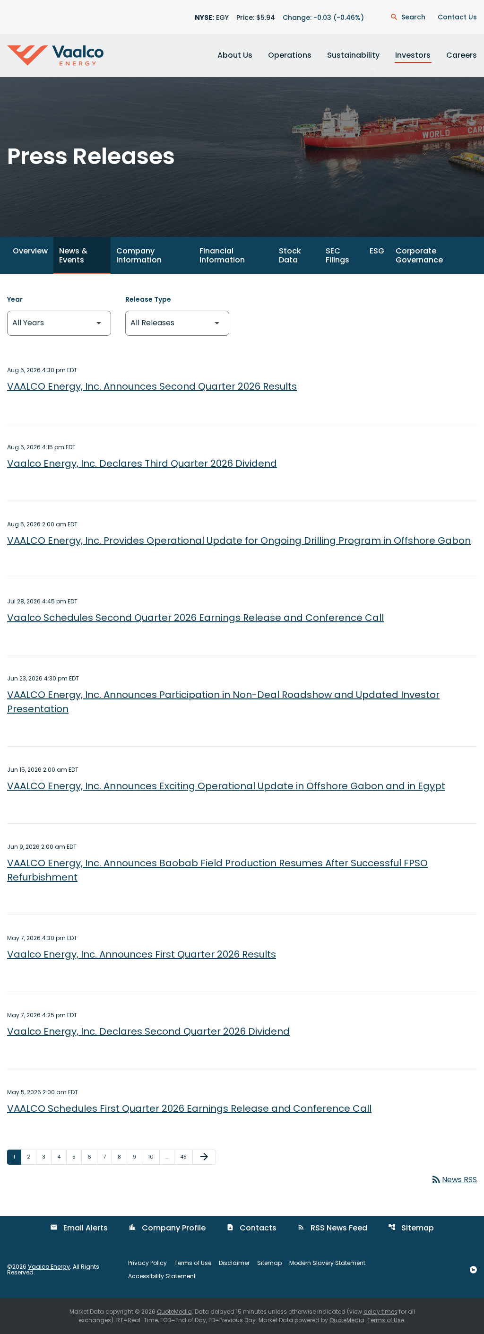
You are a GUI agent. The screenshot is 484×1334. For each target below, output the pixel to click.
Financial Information (222, 255)
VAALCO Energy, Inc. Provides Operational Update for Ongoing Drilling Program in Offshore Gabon (239, 540)
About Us (234, 55)
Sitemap (411, 1227)
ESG (377, 250)
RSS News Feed (332, 1227)
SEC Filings (337, 255)
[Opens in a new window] (473, 1269)
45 (186, 1156)
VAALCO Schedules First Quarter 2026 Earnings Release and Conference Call (189, 1108)
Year (15, 299)
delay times (380, 1312)
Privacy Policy (147, 1263)
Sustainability (353, 55)
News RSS (454, 1179)
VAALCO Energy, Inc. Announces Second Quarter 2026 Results (152, 386)
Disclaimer (234, 1263)
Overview (30, 250)
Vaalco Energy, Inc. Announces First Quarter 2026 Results (141, 954)
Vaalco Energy (49, 1267)
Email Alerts (79, 1227)
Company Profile (167, 1227)
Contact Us (457, 17)
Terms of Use (192, 1263)
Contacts (251, 1227)
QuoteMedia (174, 1312)
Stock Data (290, 255)
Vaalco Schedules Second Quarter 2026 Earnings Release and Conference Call (195, 617)
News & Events (73, 255)
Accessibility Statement (162, 1276)
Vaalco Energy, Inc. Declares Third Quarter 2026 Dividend (142, 463)
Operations (289, 55)
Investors (413, 55)
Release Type (148, 299)
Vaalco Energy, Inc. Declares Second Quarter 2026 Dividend (148, 1031)
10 (153, 1156)
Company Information (139, 255)
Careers (461, 55)
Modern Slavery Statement (327, 1263)
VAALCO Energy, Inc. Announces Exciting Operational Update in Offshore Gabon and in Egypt (226, 786)
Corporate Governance (419, 255)
